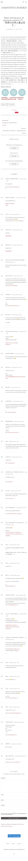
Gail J (7, 544)
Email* (2, 800)
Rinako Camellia (10, 197)
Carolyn (8, 457)
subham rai (9, 401)
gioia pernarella (10, 507)
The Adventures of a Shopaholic (15, 522)
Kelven (7, 387)
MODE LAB (8, 367)
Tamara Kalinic (10, 595)
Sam (7, 441)
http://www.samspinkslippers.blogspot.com (13, 713)
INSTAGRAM (8, 628)
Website (3, 805)
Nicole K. (8, 314)
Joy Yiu (7, 490)
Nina (7, 676)
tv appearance (11, 104)
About (13, 843)
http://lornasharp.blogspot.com (11, 734)
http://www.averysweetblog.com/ (12, 285)
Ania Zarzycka (10, 756)
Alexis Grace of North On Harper (15, 260)
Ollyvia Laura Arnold (12, 613)
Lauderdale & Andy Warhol (9, 122)
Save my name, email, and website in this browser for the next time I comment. (13, 814)
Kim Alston (9, 275)
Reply (7, 180)
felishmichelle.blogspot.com (10, 586)
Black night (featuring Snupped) (14, 161)
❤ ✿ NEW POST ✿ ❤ (10, 203)
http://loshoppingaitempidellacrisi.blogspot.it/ (14, 513)
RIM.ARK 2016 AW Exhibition (14, 145)
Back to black (14, 153)
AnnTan (8, 744)
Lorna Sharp (9, 722)
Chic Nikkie (8, 322)
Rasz (7, 563)
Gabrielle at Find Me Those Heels (15, 637)
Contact (19, 843)
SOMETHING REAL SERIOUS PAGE (12, 626)
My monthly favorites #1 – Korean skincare (14, 130)
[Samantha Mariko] (14, 7)
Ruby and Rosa (8, 235)
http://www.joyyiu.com (10, 498)
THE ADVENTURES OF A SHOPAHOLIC (13, 532)
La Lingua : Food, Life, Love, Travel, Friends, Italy (14, 220)
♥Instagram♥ (8, 344)
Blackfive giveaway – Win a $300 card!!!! (13, 762)
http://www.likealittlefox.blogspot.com (12, 305)
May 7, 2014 (19, 29)
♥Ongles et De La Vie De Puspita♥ (12, 342)
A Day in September (9, 481)
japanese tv (4, 104)
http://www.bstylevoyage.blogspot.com (12, 186)
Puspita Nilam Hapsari (12, 331)
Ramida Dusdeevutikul (12, 178)
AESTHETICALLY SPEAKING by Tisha (15, 472)
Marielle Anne (9, 353)
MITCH (7, 575)
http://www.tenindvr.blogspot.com (12, 698)
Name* (2, 794)
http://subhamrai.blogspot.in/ (11, 412)
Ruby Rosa (8, 229)
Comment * (3, 778)
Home (7, 843)
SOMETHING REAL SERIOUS (11, 625)
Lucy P (7, 214)
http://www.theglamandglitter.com (12, 604)
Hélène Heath (9, 421)
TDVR (7, 688)
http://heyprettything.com (10, 463)
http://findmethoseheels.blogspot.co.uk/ (13, 649)
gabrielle (8, 294)
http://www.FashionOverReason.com (12, 432)
